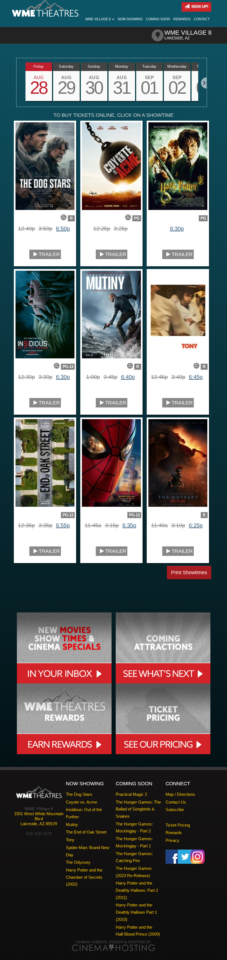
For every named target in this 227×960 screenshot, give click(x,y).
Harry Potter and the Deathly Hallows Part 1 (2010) (136, 912)
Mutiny (72, 824)
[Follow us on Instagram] (197, 856)
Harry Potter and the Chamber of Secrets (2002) (84, 877)
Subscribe (175, 809)
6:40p (128, 377)
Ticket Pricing (178, 825)
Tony (70, 839)
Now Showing (130, 19)
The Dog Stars (79, 794)
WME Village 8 (98, 19)
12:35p (26, 525)
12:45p (159, 377)
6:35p (129, 525)
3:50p (45, 229)
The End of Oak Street (86, 832)
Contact (202, 19)
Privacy (172, 840)
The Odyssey (78, 862)
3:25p (121, 229)
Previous (16, 82)
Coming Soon (158, 19)
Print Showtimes (189, 572)
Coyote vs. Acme (81, 802)
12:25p (101, 229)
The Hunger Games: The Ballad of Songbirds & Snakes (138, 809)
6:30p (177, 229)
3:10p (178, 525)
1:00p (93, 377)
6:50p (63, 229)
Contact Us (176, 802)
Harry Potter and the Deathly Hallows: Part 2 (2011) (137, 890)
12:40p (26, 229)
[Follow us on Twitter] (185, 856)
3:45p (110, 377)
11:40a (159, 525)
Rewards (181, 19)
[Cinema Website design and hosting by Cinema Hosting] (113, 945)
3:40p (178, 377)
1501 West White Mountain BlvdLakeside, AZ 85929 (39, 818)
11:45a (93, 525)
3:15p (112, 525)
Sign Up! (199, 6)
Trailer (48, 254)
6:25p (196, 525)
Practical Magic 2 (131, 794)
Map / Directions (180, 794)
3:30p (45, 377)
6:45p (196, 377)
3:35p (45, 525)
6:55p (63, 525)
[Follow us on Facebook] (173, 856)
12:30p (26, 377)
